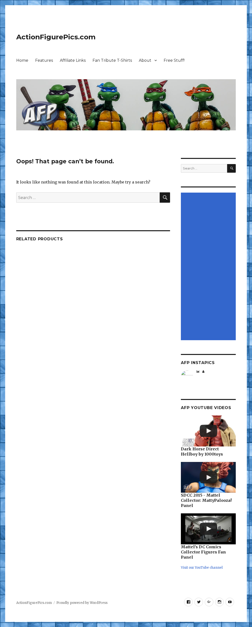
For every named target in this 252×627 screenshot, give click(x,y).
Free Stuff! (174, 60)
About (145, 60)
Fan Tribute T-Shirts (112, 60)
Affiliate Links (73, 60)
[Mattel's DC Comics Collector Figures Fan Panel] (208, 528)
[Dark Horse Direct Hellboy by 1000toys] (208, 430)
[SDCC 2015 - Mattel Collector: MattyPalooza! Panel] (208, 477)
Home (22, 60)
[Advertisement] (209, 267)
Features (44, 60)
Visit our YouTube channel (202, 568)
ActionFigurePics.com (55, 37)
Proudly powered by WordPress (82, 603)
